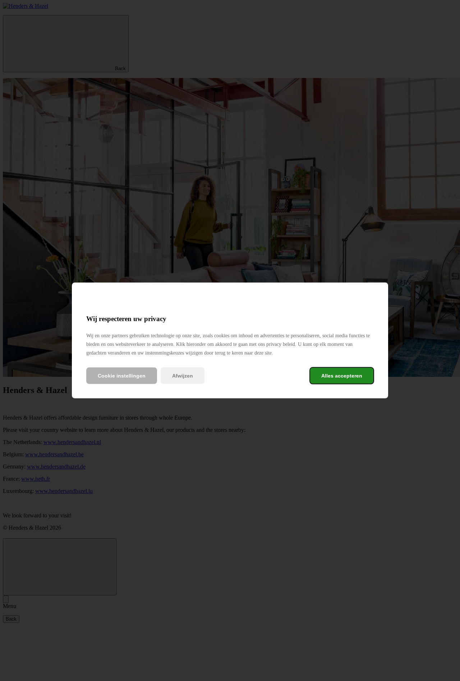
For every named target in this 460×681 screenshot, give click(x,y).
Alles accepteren (341, 376)
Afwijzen (182, 376)
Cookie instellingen (122, 376)
